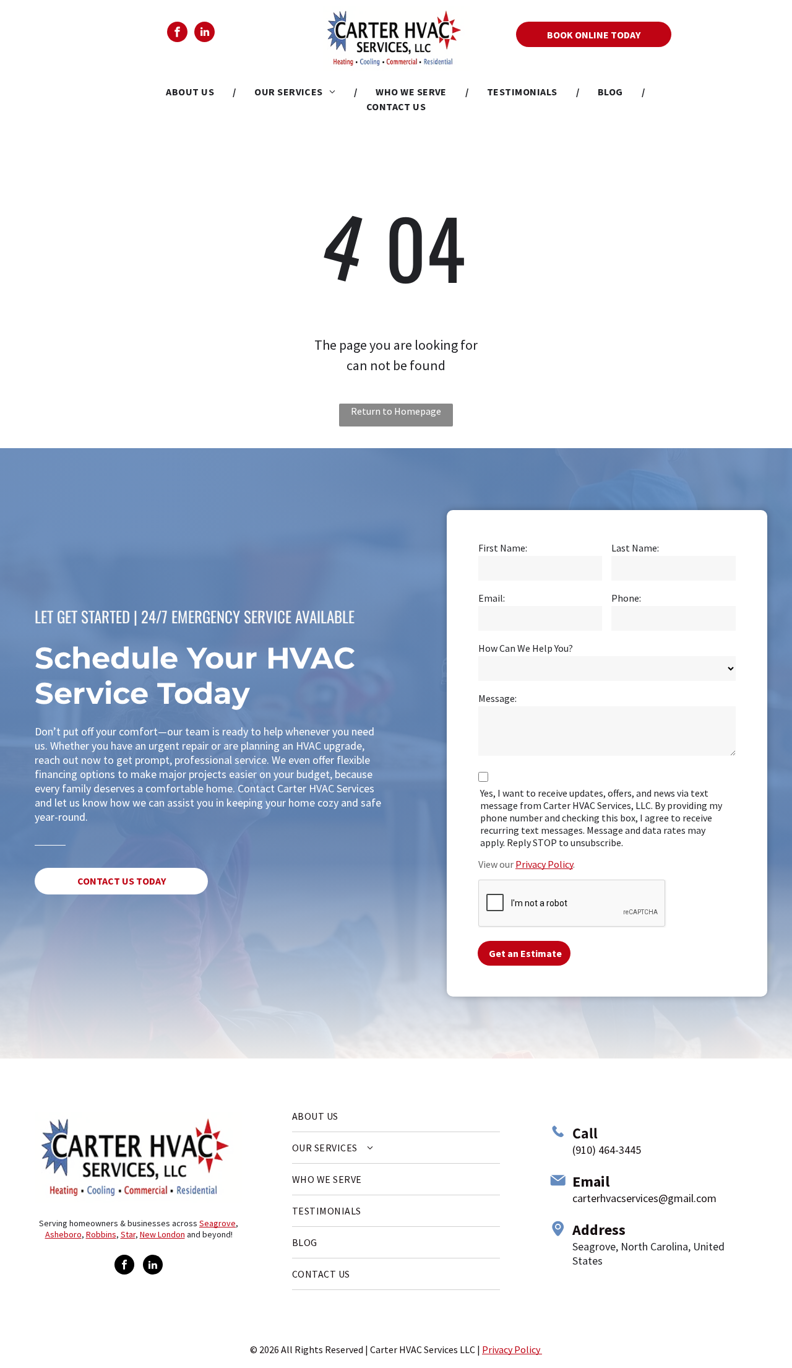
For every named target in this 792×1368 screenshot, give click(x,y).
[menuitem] (191, 91)
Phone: (626, 598)
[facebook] (177, 33)
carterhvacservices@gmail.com (644, 1198)
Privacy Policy (544, 864)
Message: (497, 698)
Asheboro (63, 1234)
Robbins (101, 1234)
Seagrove (217, 1223)
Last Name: (635, 548)
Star (128, 1234)
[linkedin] (204, 33)
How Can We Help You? (525, 648)
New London (162, 1234)
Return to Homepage (396, 411)
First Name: (502, 548)
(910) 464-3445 (606, 1150)
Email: (491, 598)
